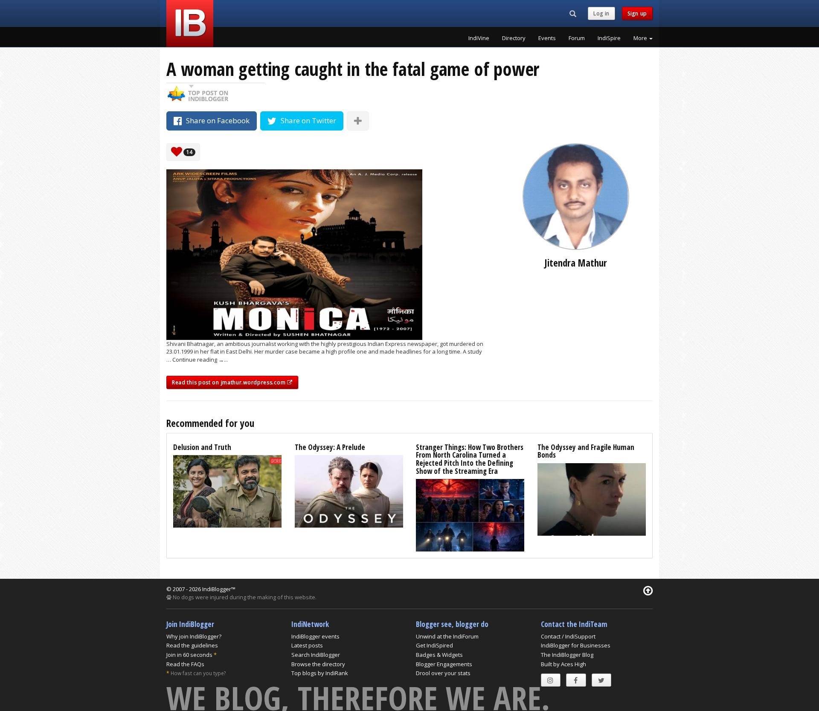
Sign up (637, 13)
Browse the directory (318, 664)
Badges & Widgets (439, 655)
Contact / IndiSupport (568, 636)
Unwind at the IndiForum (447, 636)
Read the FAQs (185, 664)
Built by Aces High (563, 664)
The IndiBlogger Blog (567, 655)
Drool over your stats (443, 673)
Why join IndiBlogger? (193, 636)
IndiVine (478, 38)
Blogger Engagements (444, 664)
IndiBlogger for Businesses (575, 645)
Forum (577, 38)
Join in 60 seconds (189, 655)
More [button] (640, 38)
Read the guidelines (192, 645)
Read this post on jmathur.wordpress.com (229, 382)
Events (547, 38)
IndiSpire (609, 38)
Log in (601, 13)
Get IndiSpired (434, 645)
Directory (514, 38)
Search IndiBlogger (315, 655)
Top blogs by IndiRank (319, 673)
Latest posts (307, 645)
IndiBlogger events (315, 636)
